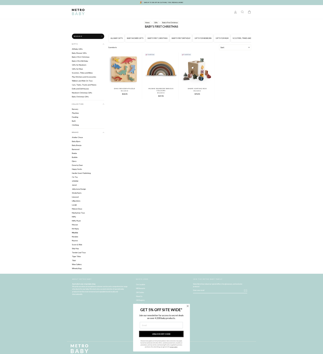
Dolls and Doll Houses (80, 89)
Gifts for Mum (77, 69)
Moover (75, 225)
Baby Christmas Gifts (80, 97)
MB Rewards (95, 14)
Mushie (78, 36)
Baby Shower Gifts (79, 53)
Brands (92, 10)
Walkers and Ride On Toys (82, 81)
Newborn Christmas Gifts (82, 93)
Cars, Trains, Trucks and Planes (84, 85)
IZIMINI (75, 181)
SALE (227, 10)
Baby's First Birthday (80, 61)
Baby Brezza (76, 145)
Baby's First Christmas (80, 57)
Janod (74, 185)
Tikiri (74, 260)
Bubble (74, 157)
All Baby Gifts (77, 49)
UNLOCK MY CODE (161, 334)
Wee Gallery (77, 264)
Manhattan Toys (78, 213)
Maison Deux (77, 209)
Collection (78, 104)
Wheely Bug (77, 268)
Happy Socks (77, 169)
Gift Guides (140, 292)
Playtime (141, 10)
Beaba (74, 153)
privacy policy (173, 347)
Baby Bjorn (76, 141)
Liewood (75, 197)
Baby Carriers (189, 10)
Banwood (75, 149)
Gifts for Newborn (79, 65)
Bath (163, 10)
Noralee (75, 237)
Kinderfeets (77, 193)
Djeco (74, 161)
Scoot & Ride (77, 244)
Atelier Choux (77, 137)
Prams (103, 10)
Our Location (140, 284)
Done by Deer (77, 165)
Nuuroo (75, 240)
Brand (75, 132)
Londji (74, 205)
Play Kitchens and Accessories (84, 77)
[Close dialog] (187, 306)
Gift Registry (111, 14)
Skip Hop (75, 248)
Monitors (127, 10)
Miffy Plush (76, 221)
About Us (139, 296)
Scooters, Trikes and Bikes (82, 73)
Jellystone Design (79, 189)
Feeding (153, 10)
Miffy (74, 217)
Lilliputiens (76, 201)
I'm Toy (75, 177)
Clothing (174, 10)
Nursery (115, 10)
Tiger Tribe (76, 256)
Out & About (206, 10)
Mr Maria (75, 229)
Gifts (218, 10)
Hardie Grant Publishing (81, 173)
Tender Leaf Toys (79, 252)
